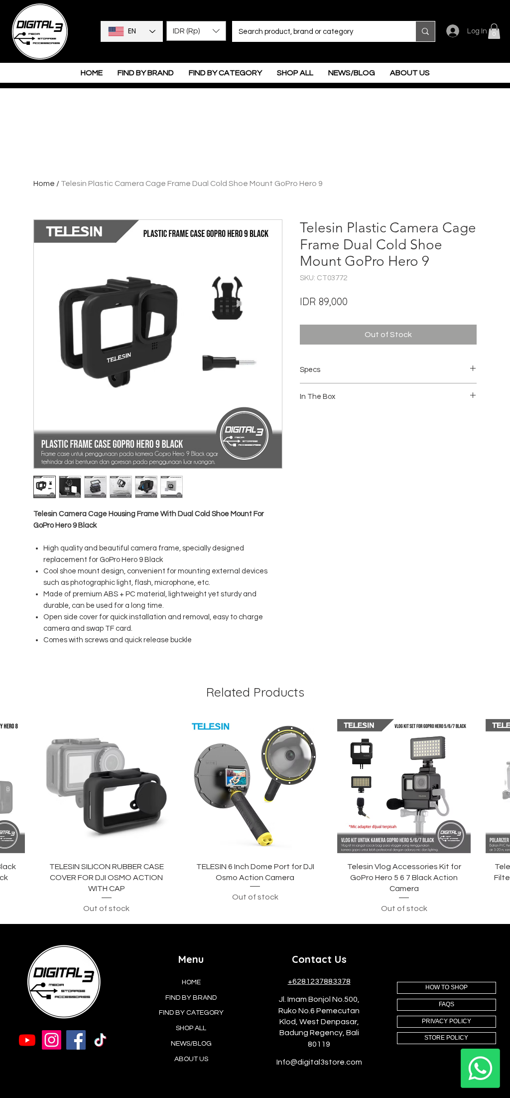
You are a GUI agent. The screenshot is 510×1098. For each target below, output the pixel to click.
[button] (196, 31)
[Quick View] (107, 786)
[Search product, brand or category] (425, 31)
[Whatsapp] (480, 1068)
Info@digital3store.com (319, 1062)
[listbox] (196, 31)
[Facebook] (76, 1040)
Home (44, 183)
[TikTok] (100, 1040)
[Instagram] (51, 1040)
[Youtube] (27, 1040)
